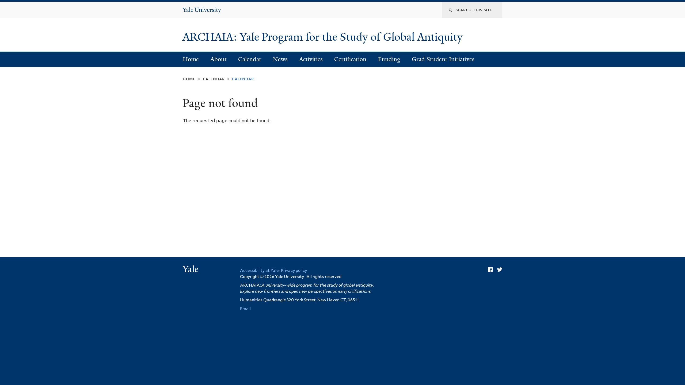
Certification (350, 59)
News (280, 59)
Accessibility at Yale (259, 270)
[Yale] (191, 270)
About (218, 59)
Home (191, 59)
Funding (389, 59)
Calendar (249, 59)
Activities (311, 59)
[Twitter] (499, 269)
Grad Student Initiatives (443, 59)
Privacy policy (294, 270)
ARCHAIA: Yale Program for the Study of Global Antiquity (323, 37)
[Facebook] (490, 269)
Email (245, 308)
